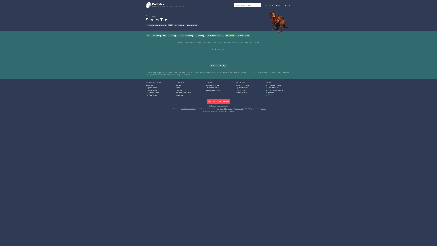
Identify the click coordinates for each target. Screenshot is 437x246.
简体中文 (187, 75)
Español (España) (199, 73)
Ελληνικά (189, 73)
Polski (279, 73)
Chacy (232, 112)
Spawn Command (192, 25)
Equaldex (224, 112)
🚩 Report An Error (272, 88)
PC (218, 109)
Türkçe (173, 75)
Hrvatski (224, 73)
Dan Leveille (239, 109)
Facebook (179, 90)
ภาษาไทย (167, 75)
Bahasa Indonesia (234, 73)
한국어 (254, 73)
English (159, 73)
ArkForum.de (242, 93)
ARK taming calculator (188, 109)
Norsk (266, 73)
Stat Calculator (179, 25)
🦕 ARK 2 (269, 95)
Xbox (221, 109)
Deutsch (182, 73)
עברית (219, 73)
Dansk (176, 73)
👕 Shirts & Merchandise (274, 90)
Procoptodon (151, 16)
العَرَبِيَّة (165, 73)
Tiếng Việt (179, 75)
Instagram (179, 95)
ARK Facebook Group (183, 93)
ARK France (242, 90)
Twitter (178, 88)
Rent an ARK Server (243, 85)
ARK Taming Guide (212, 85)
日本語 (249, 73)
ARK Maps (149, 85)
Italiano (243, 73)
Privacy (263, 109)
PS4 (225, 109)
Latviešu (260, 73)
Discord (178, 85)
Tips (170, 25)
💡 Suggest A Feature (273, 85)
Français (213, 73)
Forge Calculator (151, 88)
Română (154, 75)
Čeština (170, 73)
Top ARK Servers (242, 88)
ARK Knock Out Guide (213, 88)
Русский (160, 75)
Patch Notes (152, 90)
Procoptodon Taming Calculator (156, 25)
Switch (230, 109)
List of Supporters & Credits (218, 106)
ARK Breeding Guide (213, 90)
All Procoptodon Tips (218, 66)
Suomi (207, 73)
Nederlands (272, 73)
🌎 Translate (270, 93)
